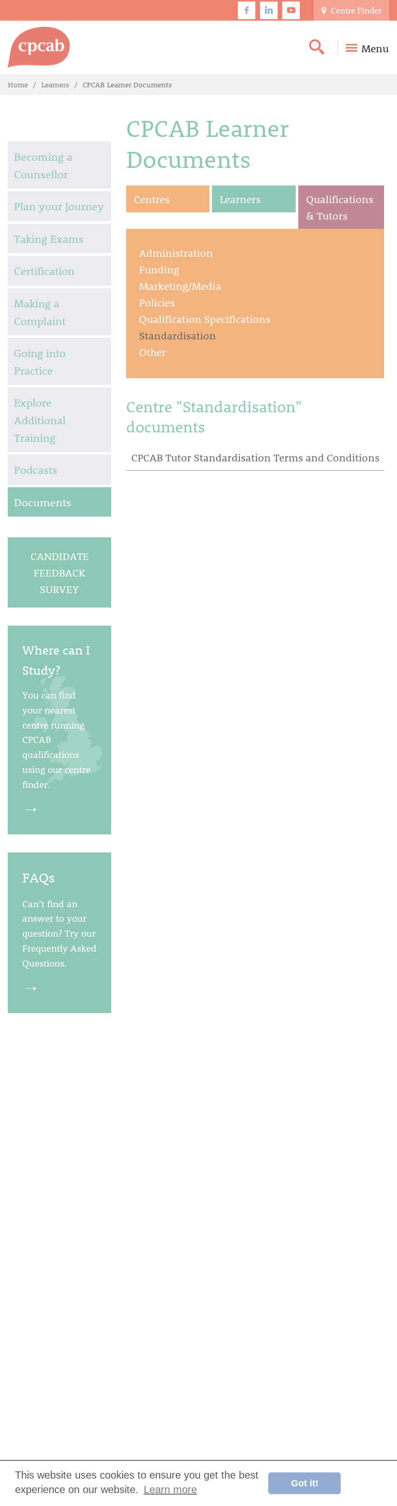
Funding (159, 269)
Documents (42, 502)
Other (152, 352)
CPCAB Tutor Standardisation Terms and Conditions (255, 457)
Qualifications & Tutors (339, 207)
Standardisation (177, 335)
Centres (152, 199)
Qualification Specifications (204, 318)
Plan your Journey (59, 206)
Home (18, 84)
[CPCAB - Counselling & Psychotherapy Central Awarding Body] (39, 47)
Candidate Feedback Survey (59, 572)
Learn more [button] (170, 1489)
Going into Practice (40, 361)
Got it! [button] (304, 1483)
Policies (157, 302)
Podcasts (35, 469)
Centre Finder (355, 10)
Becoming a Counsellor (43, 165)
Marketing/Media (180, 285)
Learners (55, 84)
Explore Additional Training (40, 419)
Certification (44, 270)
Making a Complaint (40, 312)
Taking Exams (49, 238)
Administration (176, 252)
